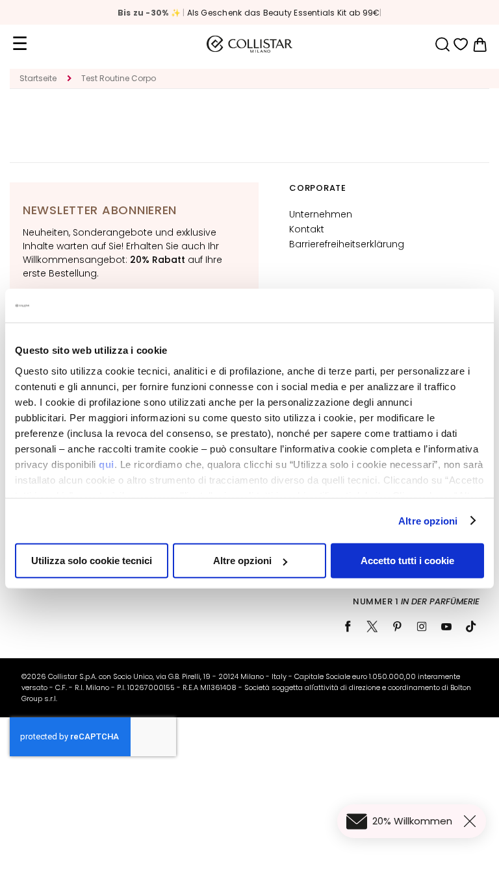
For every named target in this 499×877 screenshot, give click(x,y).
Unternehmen (320, 214)
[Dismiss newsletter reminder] (472, 821)
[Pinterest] (397, 626)
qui (106, 463)
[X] (372, 626)
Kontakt (306, 229)
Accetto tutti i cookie (407, 560)
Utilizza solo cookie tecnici (91, 560)
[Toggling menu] (19, 44)
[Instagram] (421, 626)
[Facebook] (347, 626)
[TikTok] (471, 626)
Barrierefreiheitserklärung (346, 244)
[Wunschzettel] (461, 44)
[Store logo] (249, 44)
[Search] (442, 44)
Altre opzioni (427, 520)
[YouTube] (446, 626)
